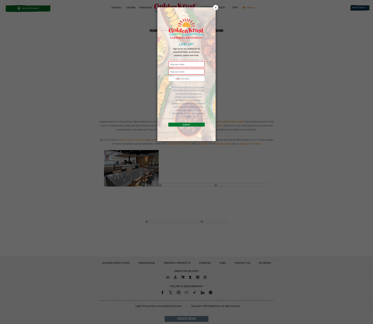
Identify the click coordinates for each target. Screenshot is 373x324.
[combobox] (174, 78)
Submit (186, 124)
